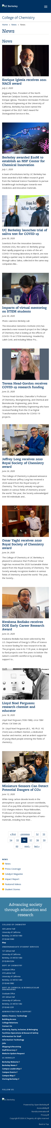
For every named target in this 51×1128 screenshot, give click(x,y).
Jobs (4, 1043)
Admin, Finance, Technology (14, 1016)
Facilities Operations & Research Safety (20, 1033)
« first (14, 834)
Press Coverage (13, 868)
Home (5, 24)
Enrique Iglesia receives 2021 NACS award (24, 81)
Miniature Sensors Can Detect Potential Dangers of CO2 (25, 788)
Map (4, 942)
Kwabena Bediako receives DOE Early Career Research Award (23, 625)
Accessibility (43, 1108)
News (14, 24)
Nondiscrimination (40, 1111)
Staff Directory (9, 1050)
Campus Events (10, 1072)
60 (18, 847)
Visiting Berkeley (10, 1079)
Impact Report (12, 879)
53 (45, 835)
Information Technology (13, 1040)
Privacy (45, 1115)
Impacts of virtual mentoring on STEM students (24, 309)
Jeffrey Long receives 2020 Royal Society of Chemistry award (23, 463)
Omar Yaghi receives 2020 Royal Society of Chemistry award (23, 544)
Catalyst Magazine (14, 873)
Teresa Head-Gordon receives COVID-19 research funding (24, 385)
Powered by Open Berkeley (36, 1104)
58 (38, 841)
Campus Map (8, 1075)
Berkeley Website (11, 1062)
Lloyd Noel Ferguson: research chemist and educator (18, 707)
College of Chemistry (18, 17)
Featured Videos (13, 884)
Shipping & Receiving (11, 1046)
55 (18, 841)
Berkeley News (9, 1065)
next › (28, 846)
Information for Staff (11, 1036)
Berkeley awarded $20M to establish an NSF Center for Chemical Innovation (23, 161)
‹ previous (26, 834)
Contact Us (7, 1026)
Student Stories (12, 889)
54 (12, 841)
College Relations (10, 1022)
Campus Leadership (12, 1069)
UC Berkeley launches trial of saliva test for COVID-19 (24, 232)
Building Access (9, 1019)
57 (32, 841)
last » (37, 846)
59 (45, 841)
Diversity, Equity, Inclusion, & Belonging (20, 1029)
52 (38, 835)
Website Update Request (13, 1053)
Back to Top (44, 1124)
